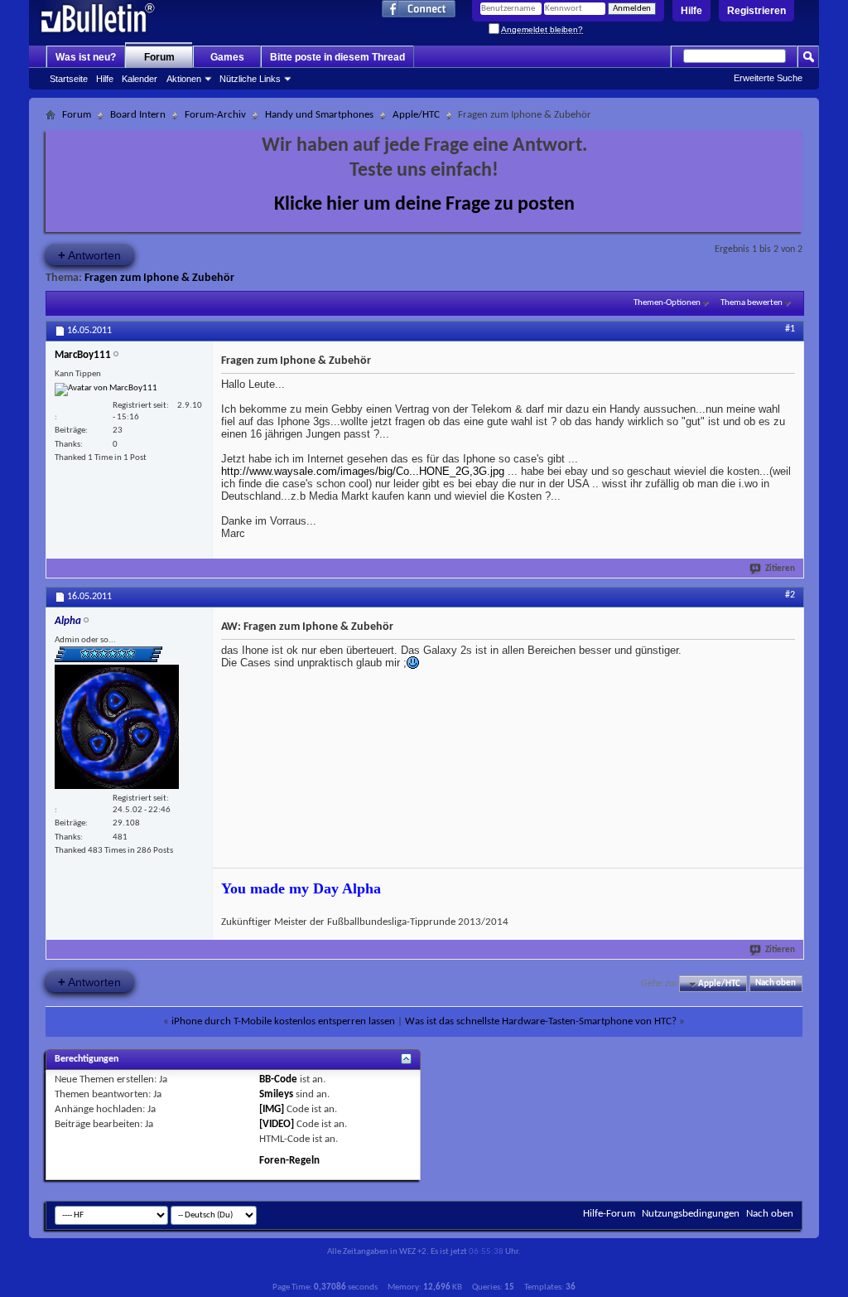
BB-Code (278, 1079)
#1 (790, 329)
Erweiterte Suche (768, 78)
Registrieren (756, 11)
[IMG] (271, 1109)
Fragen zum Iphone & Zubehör (159, 278)
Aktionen (183, 79)
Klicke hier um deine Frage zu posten (424, 205)
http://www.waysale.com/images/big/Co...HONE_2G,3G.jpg (362, 471)
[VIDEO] (276, 1124)
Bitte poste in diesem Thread (337, 57)
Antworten (89, 255)
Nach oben (775, 984)
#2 (790, 595)
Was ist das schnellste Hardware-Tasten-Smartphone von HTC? (541, 1021)
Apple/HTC (416, 114)
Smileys (276, 1094)
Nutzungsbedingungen (691, 1213)
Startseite (69, 79)
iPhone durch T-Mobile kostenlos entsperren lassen (283, 1021)
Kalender (139, 79)
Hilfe (691, 11)
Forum (159, 57)
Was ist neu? (85, 57)
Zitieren (780, 568)
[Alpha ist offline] (117, 727)
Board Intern (138, 114)
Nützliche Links (250, 79)
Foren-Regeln (289, 1160)
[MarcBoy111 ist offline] (106, 389)
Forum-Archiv (215, 114)
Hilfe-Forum (609, 1213)
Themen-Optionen (667, 302)
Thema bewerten (751, 302)
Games (227, 57)
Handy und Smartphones (319, 114)
